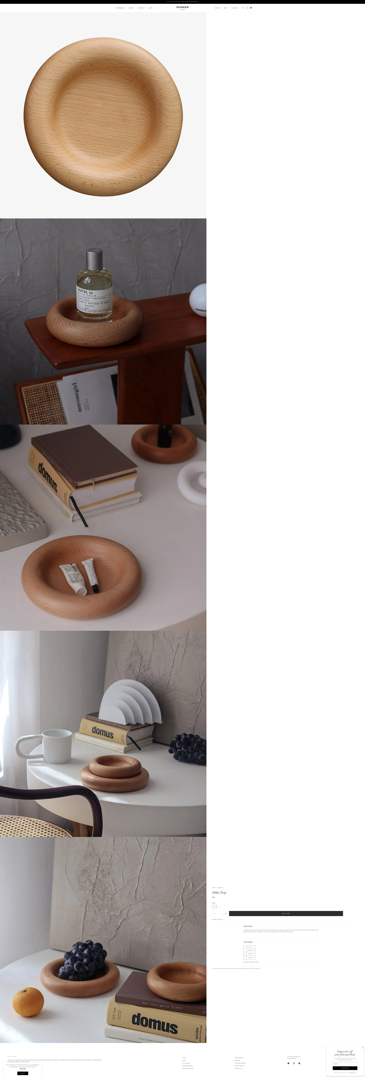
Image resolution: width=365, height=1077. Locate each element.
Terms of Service (240, 1063)
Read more (23, 1068)
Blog (184, 1060)
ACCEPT (22, 1073)
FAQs (184, 1057)
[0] (250, 8)
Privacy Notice (239, 1065)
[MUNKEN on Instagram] (294, 1063)
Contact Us (238, 1068)
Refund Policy (239, 1057)
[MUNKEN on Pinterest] (299, 1063)
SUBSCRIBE (345, 1068)
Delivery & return (217, 919)
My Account (186, 1063)
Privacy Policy (352, 1072)
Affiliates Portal (188, 1068)
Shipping (237, 1060)
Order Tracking (187, 1065)
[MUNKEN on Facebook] (288, 1063)
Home (213, 887)
